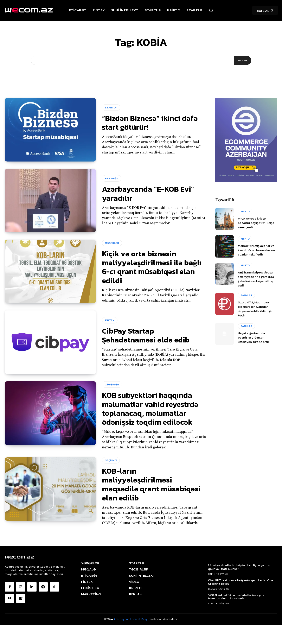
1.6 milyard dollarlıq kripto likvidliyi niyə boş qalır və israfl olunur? (239, 567)
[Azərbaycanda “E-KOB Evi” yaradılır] (50, 200)
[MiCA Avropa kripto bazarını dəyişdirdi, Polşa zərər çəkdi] (224, 219)
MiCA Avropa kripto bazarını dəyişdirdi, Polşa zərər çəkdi (256, 222)
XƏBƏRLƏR (112, 243)
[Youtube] (9, 598)
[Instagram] (20, 586)
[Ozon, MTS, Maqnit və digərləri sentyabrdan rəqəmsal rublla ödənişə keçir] (224, 304)
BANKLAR (246, 295)
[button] (211, 10)
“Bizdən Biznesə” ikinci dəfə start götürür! (150, 123)
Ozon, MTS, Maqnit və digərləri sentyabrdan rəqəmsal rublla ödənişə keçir (254, 309)
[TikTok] (54, 586)
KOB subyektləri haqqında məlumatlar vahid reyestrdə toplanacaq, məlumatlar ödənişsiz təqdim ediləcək (150, 409)
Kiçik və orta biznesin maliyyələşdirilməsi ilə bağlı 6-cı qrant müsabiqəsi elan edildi (152, 267)
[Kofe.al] (20, 598)
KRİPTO (245, 211)
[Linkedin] (31, 586)
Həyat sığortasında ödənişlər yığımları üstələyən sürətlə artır (253, 337)
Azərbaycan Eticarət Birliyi (131, 619)
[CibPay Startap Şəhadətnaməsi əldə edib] (50, 342)
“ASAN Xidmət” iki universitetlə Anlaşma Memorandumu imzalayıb (236, 597)
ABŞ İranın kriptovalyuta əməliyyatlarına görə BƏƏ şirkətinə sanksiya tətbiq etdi (256, 279)
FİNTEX (109, 320)
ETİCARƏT (111, 178)
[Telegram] (43, 586)
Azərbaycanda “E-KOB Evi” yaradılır (148, 193)
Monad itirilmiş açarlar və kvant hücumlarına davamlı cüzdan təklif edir (257, 250)
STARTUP (111, 107)
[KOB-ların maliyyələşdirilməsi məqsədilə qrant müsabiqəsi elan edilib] (50, 489)
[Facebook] (9, 586)
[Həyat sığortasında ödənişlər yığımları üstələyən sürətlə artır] (224, 334)
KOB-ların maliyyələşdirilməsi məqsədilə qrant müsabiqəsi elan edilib (151, 484)
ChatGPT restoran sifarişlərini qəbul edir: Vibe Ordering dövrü (240, 582)
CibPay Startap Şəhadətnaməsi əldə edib (146, 335)
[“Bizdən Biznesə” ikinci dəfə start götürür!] (50, 130)
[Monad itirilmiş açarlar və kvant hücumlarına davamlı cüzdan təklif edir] (224, 246)
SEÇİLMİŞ (111, 460)
